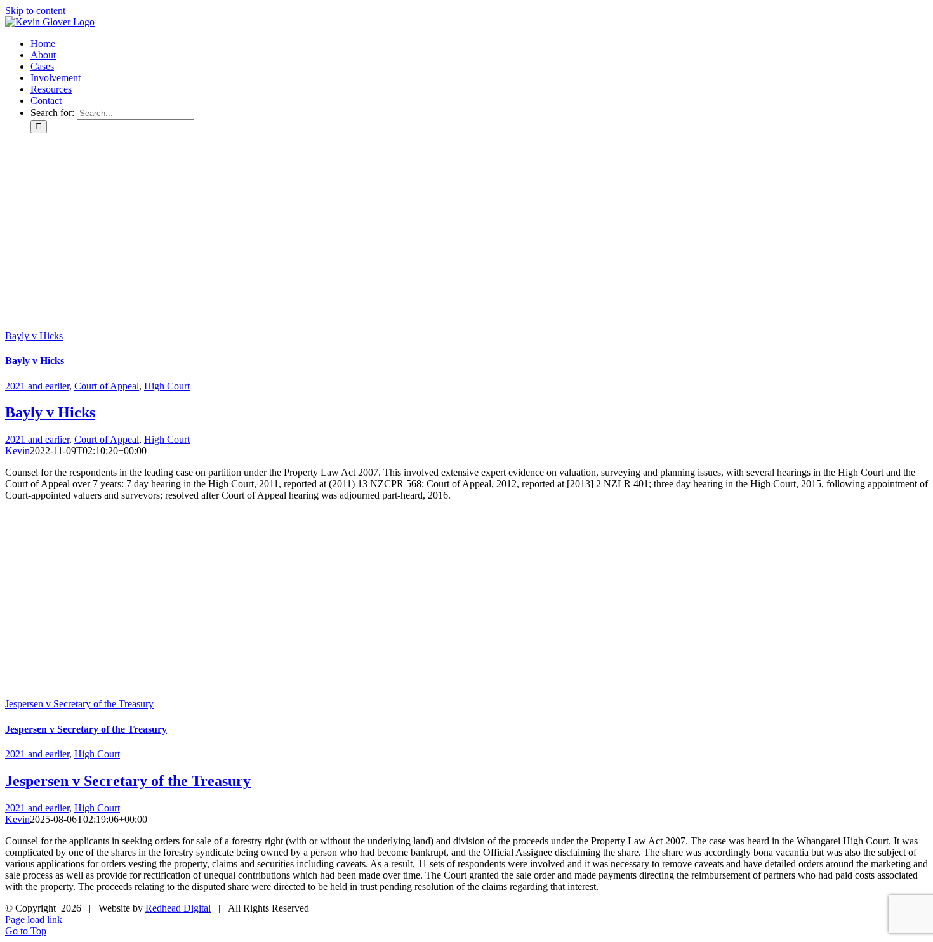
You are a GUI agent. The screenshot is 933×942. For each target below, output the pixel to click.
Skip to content (35, 10)
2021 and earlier (37, 386)
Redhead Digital (178, 908)
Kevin (17, 450)
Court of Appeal (106, 386)
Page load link (33, 919)
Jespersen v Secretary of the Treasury (79, 703)
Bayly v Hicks (34, 335)
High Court (167, 386)
